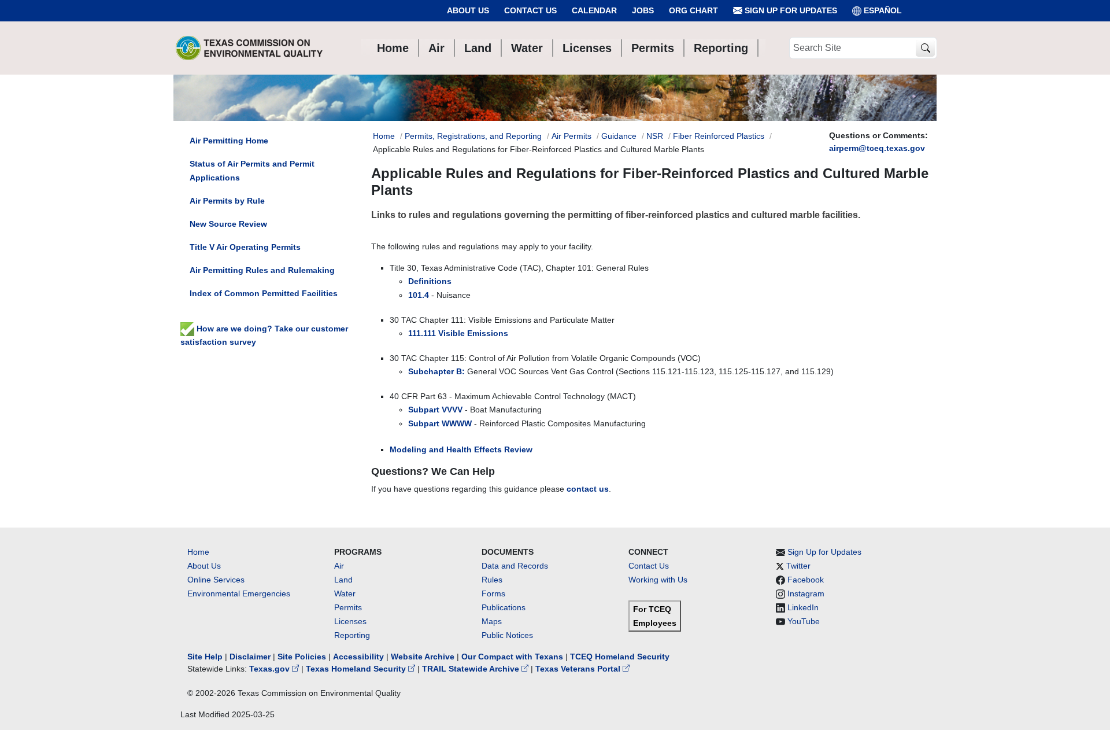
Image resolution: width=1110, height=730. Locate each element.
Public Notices (507, 635)
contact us (588, 488)
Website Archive (422, 656)
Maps (492, 621)
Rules (492, 579)
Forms (493, 593)
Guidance (619, 136)
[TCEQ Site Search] (925, 48)
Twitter (798, 565)
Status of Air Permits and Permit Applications (252, 170)
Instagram (805, 593)
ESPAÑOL (883, 10)
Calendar (594, 10)
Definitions (430, 281)
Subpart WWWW (440, 423)
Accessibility (359, 656)
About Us (468, 10)
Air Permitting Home (229, 140)
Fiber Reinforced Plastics (718, 136)
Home (384, 136)
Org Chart (693, 10)
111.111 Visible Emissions (458, 333)
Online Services (216, 579)
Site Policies (302, 656)
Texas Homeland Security (357, 668)
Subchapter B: (436, 371)
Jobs (643, 10)
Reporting (352, 635)
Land (343, 579)
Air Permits (571, 136)
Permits (348, 607)
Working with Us (657, 579)
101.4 (418, 295)
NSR (654, 136)
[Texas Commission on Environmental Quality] (249, 48)
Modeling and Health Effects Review (461, 449)
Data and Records (515, 565)
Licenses (350, 621)
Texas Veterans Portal (579, 668)
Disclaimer (250, 656)
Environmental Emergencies (238, 593)
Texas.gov (270, 668)
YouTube (803, 621)
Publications (504, 607)
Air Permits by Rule (227, 200)
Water (345, 593)
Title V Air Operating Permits (245, 247)
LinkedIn (803, 607)
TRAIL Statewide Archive (471, 668)
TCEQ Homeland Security (619, 656)
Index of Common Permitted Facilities (264, 293)
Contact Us (530, 10)
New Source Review (228, 223)
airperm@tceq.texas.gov (877, 148)
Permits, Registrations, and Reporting (473, 136)
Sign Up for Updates (789, 10)
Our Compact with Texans (512, 656)
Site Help (205, 656)
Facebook (805, 579)
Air (339, 565)
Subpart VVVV (435, 409)
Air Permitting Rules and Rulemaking (262, 270)
